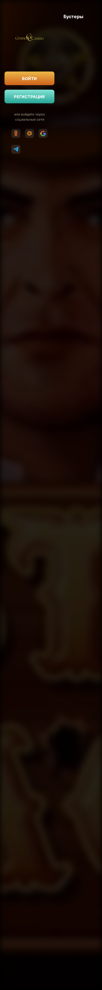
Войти (29, 78)
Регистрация (29, 96)
